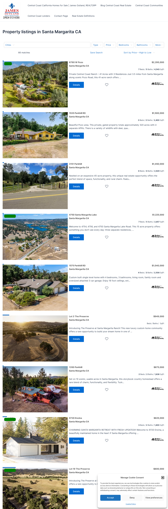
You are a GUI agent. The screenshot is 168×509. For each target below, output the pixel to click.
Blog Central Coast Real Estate (116, 5)
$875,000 (159, 367)
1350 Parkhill (79, 369)
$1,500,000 (158, 113)
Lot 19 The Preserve (79, 471)
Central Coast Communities (149, 5)
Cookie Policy (131, 504)
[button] (162, 477)
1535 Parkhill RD (79, 115)
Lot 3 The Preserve (79, 318)
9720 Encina (79, 420)
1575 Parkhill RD (79, 267)
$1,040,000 (158, 265)
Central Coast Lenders (39, 16)
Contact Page (61, 16)
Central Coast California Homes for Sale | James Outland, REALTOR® (62, 5)
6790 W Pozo (79, 64)
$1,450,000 (158, 164)
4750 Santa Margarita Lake (83, 216)
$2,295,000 (158, 62)
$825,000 (159, 418)
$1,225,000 (158, 214)
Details (76, 85)
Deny (132, 497)
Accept (110, 497)
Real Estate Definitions (83, 16)
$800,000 (158, 469)
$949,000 (158, 316)
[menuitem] (47, 45)
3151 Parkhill (79, 166)
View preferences (153, 497)
